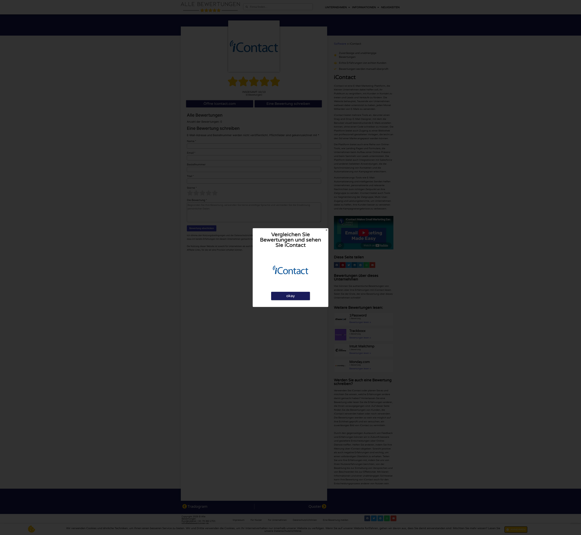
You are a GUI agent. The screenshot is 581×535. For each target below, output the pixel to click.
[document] (290, 267)
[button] (326, 230)
